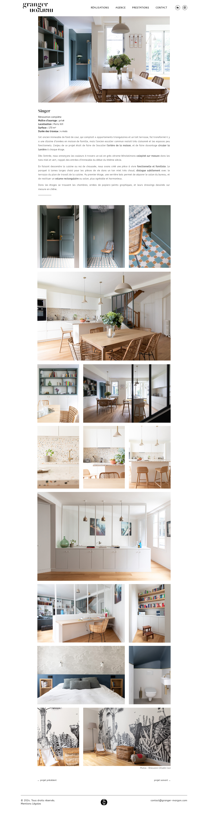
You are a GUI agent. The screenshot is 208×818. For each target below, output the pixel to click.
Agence (121, 8)
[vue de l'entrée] (103, 360)
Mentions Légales (31, 803)
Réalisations (100, 8)
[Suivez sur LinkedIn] (177, 7)
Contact (161, 8)
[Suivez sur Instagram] (184, 7)
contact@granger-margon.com (169, 800)
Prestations (140, 8)
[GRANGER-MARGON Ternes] (104, 102)
